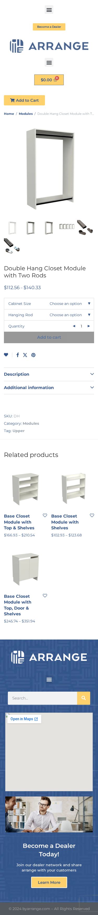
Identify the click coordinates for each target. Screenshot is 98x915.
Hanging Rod (20, 315)
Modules (26, 114)
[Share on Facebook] (17, 355)
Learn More (49, 882)
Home (9, 114)
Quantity (16, 326)
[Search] (83, 698)
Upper (19, 430)
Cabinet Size (19, 303)
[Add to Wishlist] (8, 355)
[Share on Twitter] (25, 355)
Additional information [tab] (29, 387)
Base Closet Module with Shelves (65, 522)
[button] (49, 9)
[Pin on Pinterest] (33, 355)
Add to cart (49, 337)
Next (93, 169)
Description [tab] (16, 374)
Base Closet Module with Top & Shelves (19, 522)
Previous (5, 169)
